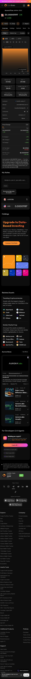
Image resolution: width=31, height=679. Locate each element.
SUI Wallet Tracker (5, 558)
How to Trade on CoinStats (7, 664)
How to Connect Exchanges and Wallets (7, 652)
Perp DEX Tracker (5, 561)
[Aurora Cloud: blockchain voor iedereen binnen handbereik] (15, 363)
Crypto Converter (5, 579)
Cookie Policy (27, 640)
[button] (24, 101)
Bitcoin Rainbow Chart (6, 582)
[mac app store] (15, 504)
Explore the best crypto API (19, 439)
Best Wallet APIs (10, 456)
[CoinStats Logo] (9, 5)
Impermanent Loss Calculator (5, 576)
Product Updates (23, 516)
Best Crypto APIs (10, 453)
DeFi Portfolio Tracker (6, 531)
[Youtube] (27, 487)
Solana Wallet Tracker (6, 541)
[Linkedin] (23, 487)
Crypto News (3, 523)
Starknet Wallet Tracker (6, 533)
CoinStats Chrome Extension (5, 633)
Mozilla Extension (4, 639)
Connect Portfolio (11, 243)
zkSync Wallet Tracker (6, 536)
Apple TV (2, 641)
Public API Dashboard (24, 533)
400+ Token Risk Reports (7, 608)
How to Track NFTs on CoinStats (6, 671)
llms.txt (2, 613)
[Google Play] (21, 500)
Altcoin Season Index (5, 600)
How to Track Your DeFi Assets (6, 656)
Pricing (20, 518)
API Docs (21, 531)
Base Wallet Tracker (5, 548)
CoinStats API (22, 528)
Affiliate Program (4, 528)
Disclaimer (26, 632)
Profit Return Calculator (6, 573)
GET (21, 475)
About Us (21, 538)
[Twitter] (27, 111)
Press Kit (21, 521)
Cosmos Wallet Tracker (6, 543)
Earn (1, 518)
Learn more (23, 1)
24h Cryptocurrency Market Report (7, 594)
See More (25, 351)
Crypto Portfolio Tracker (6, 516)
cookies (8, 674)
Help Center (3, 649)
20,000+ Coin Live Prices (7, 603)
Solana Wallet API (4, 618)
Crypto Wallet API (4, 615)
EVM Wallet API (4, 620)
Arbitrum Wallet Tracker (6, 538)
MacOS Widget (4, 636)
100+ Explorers (4, 605)
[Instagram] (8, 487)
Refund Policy (27, 642)
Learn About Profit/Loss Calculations (6, 660)
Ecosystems (3, 563)
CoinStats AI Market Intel (6, 526)
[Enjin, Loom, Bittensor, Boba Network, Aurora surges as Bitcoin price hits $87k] (9, 392)
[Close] (29, 1)
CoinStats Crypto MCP (6, 610)
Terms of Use (26, 635)
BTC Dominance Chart (6, 598)
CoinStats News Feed (24, 536)
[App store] (9, 500)
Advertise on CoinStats (25, 526)
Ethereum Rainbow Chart (6, 584)
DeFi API (2, 623)
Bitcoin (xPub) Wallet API (6, 625)
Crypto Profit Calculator (6, 570)
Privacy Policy (27, 637)
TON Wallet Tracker (5, 551)
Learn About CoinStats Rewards (6, 667)
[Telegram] (24, 111)
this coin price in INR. (12, 167)
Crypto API (14, 445)
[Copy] (24, 101)
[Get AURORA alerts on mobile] (17, 23)
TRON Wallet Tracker (6, 553)
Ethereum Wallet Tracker (6, 546)
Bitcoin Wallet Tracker (6, 556)
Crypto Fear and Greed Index (6, 588)
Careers (21, 523)
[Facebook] (15, 492)
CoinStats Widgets (5, 591)
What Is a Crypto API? (11, 449)
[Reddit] (18, 487)
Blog (1, 521)
